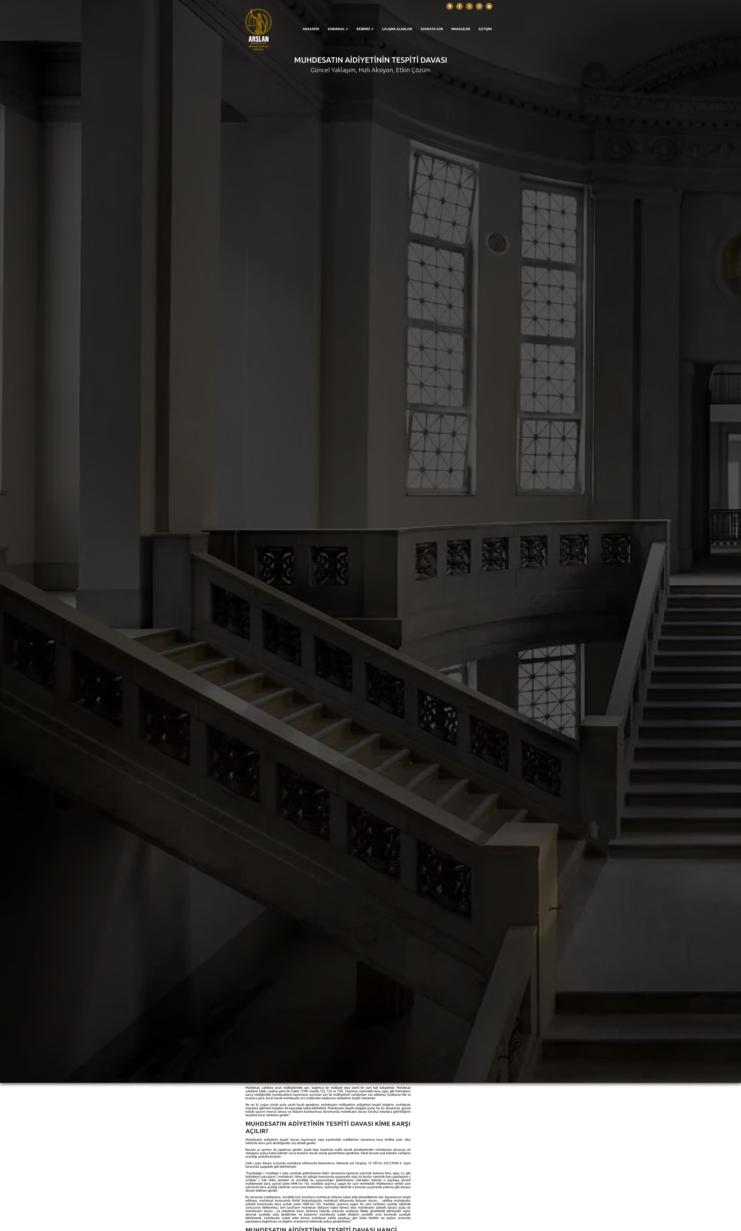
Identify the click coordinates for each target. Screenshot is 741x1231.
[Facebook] (459, 6)
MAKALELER (460, 29)
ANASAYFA (311, 29)
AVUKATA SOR (432, 29)
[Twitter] (469, 6)
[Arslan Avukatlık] (258, 29)
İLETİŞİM (485, 29)
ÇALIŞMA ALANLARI (397, 29)
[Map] (449, 6)
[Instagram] (479, 6)
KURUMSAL (336, 29)
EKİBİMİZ (363, 29)
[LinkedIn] (489, 6)
